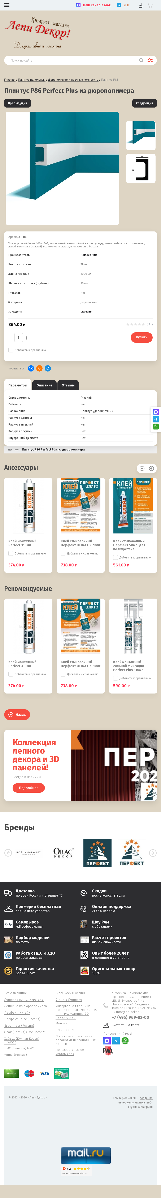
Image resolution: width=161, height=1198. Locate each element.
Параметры (17, 385)
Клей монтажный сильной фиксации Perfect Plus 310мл (128, 666)
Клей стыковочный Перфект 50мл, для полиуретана (129, 545)
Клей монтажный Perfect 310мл (22, 543)
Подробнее (29, 788)
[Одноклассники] (39, 368)
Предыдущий (17, 103)
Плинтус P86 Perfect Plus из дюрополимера (53, 449)
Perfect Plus (88, 254)
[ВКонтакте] (31, 368)
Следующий (144, 103)
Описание (44, 385)
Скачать (86, 311)
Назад (21, 715)
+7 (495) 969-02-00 (130, 1017)
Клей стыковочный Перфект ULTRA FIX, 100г (80, 543)
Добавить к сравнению (30, 350)
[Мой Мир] (48, 368)
